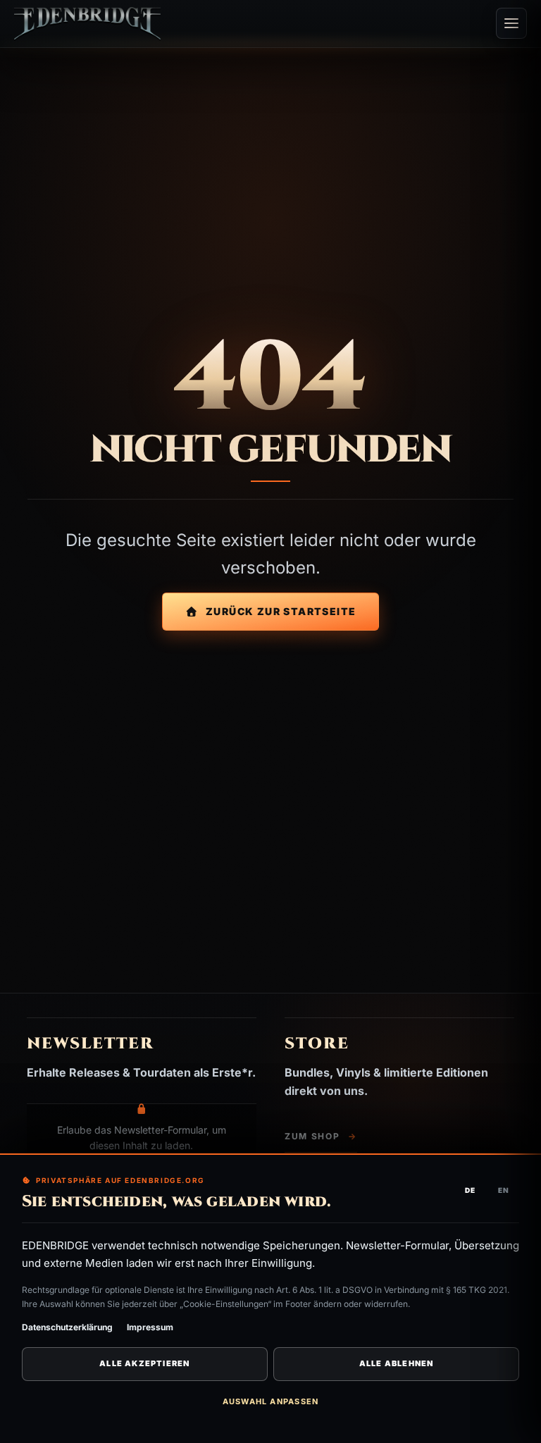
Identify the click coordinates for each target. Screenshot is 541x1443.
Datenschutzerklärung (67, 1327)
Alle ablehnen (396, 1363)
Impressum (150, 1327)
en (503, 1190)
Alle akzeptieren (144, 1363)
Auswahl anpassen (270, 1401)
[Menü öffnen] (511, 23)
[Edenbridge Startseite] (87, 23)
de (470, 1190)
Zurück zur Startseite (281, 611)
